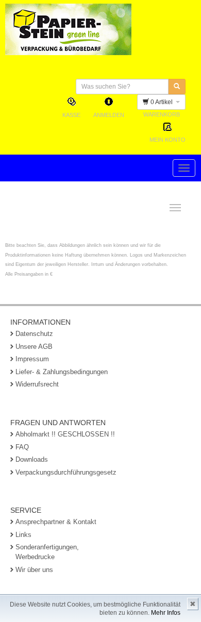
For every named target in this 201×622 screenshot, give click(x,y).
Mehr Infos (165, 612)
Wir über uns (34, 570)
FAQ (22, 447)
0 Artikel (162, 102)
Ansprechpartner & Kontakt (55, 522)
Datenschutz (34, 334)
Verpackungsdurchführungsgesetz (65, 472)
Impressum (32, 359)
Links (23, 535)
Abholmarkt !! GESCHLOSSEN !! (65, 434)
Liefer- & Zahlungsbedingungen (61, 372)
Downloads (31, 459)
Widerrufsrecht (37, 384)
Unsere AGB (34, 346)
